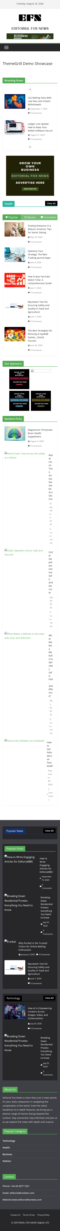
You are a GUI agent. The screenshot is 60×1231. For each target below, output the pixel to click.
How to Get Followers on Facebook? (50, 754)
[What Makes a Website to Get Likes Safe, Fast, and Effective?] (25, 684)
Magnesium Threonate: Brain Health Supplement (40, 433)
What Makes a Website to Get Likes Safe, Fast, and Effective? (51, 666)
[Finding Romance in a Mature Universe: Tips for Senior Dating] (14, 229)
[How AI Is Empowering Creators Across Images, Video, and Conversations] (14, 1018)
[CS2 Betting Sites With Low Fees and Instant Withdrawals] (14, 101)
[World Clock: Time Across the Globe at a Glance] (25, 499)
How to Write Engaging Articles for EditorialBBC (46, 865)
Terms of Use (29, 1215)
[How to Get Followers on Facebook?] (24, 771)
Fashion (7, 1161)
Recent (31, 217)
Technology (9, 1140)
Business (7, 1154)
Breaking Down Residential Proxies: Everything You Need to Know (47, 907)
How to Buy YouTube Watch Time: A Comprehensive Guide (40, 280)
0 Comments (36, 113)
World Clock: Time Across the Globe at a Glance (51, 477)
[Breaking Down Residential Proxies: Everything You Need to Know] (21, 916)
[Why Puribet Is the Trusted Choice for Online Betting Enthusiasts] (10, 948)
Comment (50, 217)
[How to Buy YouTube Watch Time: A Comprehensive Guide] (14, 280)
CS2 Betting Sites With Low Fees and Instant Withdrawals (40, 101)
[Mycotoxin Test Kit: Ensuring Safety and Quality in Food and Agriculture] (14, 305)
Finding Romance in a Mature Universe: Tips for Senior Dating (40, 229)
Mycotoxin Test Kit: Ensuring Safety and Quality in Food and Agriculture (38, 306)
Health (6, 1147)
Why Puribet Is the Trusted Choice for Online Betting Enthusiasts (33, 946)
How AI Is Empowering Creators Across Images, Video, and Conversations (40, 1013)
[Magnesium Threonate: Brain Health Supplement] (14, 438)
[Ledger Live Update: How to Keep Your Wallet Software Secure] (14, 127)
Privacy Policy (43, 1215)
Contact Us (15, 1215)
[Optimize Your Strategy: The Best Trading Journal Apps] (14, 254)
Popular (13, 217)
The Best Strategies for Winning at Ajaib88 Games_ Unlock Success (40, 335)
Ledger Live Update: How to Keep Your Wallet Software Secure (40, 127)
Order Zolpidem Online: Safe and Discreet (51, 572)
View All (51, 203)
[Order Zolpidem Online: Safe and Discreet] (25, 589)
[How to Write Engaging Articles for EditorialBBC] (20, 873)
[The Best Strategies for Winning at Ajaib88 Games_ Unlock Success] (14, 334)
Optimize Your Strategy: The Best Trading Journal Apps (39, 254)
